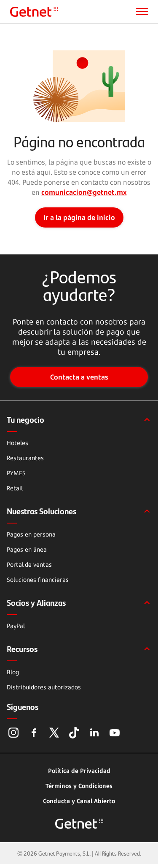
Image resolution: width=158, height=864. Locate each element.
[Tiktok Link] (74, 732)
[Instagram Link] (13, 733)
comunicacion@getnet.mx (84, 192)
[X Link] (54, 732)
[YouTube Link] (115, 733)
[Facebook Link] (34, 733)
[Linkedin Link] (94, 733)
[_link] (34, 12)
